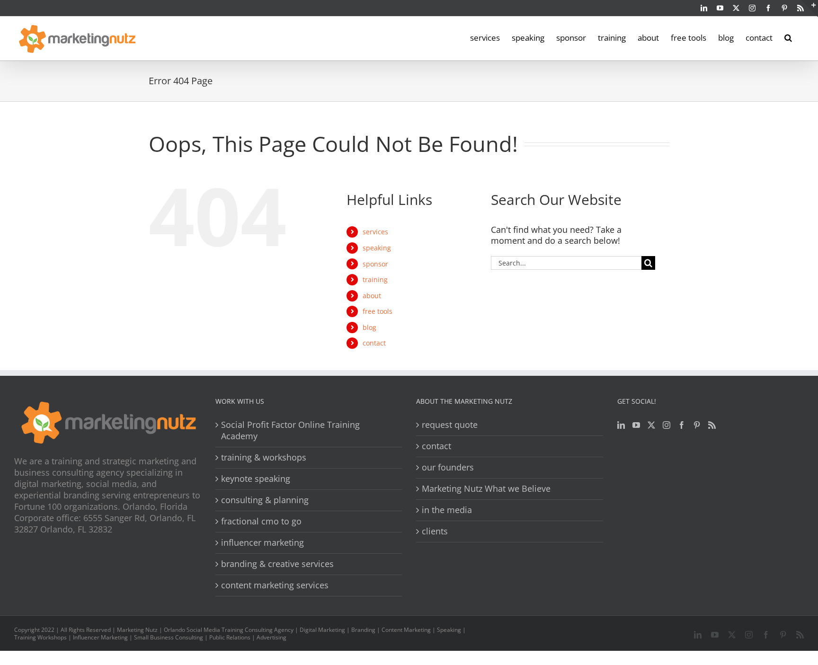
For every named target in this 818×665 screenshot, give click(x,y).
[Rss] (712, 425)
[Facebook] (681, 425)
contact (374, 342)
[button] (788, 37)
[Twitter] (651, 425)
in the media (447, 510)
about (372, 295)
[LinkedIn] (621, 425)
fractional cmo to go (261, 521)
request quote (450, 424)
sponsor (375, 263)
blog (369, 327)
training (375, 279)
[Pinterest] (697, 425)
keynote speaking (255, 478)
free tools (377, 311)
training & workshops (263, 457)
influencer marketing (262, 542)
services (375, 231)
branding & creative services (277, 564)
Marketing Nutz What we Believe (486, 488)
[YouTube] (636, 425)
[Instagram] (666, 425)
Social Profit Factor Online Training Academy (290, 430)
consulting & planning (265, 500)
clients (435, 531)
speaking (377, 247)
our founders (448, 467)
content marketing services (275, 585)
